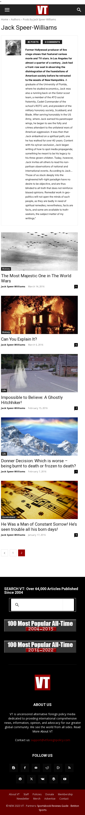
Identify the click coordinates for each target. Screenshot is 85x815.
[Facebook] (25, 768)
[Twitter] (31, 779)
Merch (36, 798)
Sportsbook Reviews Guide (52, 806)
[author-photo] (15, 130)
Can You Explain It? (19, 339)
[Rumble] (58, 768)
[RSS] (69, 768)
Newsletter (23, 798)
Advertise (49, 798)
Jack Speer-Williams (13, 286)
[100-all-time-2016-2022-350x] (40, 652)
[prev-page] (4, 553)
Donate (49, 794)
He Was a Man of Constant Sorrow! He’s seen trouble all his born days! (39, 527)
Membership (65, 794)
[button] (7, 9)
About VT (14, 794)
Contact (63, 798)
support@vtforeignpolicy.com (50, 740)
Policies (37, 794)
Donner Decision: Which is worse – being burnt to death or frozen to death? (38, 463)
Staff (26, 794)
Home (4, 19)
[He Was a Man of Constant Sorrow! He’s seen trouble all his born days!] (39, 500)
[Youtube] (65, 779)
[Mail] (36, 768)
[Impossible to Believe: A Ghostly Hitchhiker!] (39, 373)
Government (8, 517)
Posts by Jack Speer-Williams (39, 19)
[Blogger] (13, 768)
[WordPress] (54, 779)
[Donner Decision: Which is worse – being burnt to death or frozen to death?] (39, 436)
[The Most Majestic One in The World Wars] (39, 251)
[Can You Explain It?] (39, 315)
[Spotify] (20, 779)
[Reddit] (47, 768)
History (6, 268)
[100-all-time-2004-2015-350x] (40, 631)
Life (4, 390)
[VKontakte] (42, 779)
